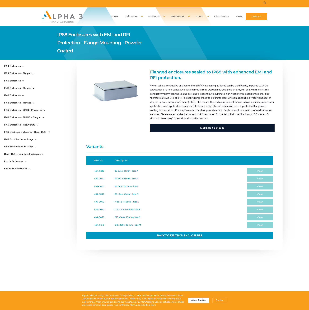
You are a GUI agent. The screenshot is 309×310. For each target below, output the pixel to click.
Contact (256, 16)
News (239, 16)
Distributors (221, 16)
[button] (133, 16)
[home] (62, 16)
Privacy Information (131, 305)
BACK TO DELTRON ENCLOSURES (179, 235)
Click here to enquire (212, 128)
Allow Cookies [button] (198, 300)
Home (114, 16)
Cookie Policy (134, 298)
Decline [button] (220, 300)
